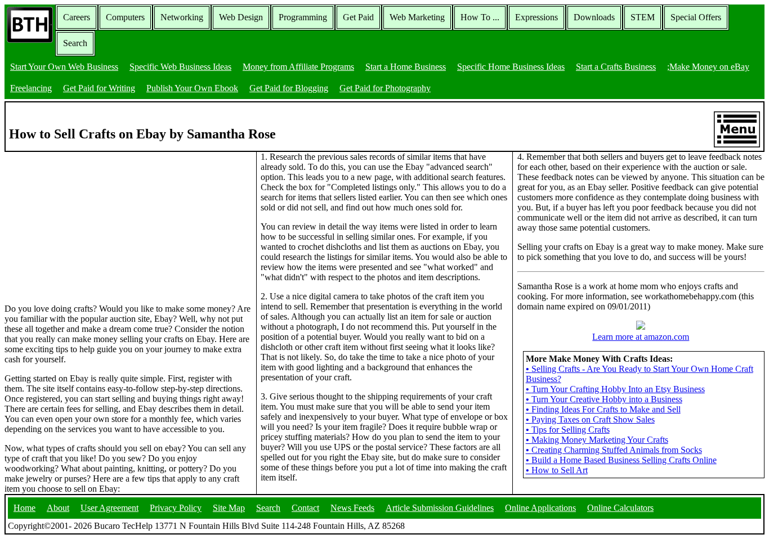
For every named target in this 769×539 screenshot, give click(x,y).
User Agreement (109, 508)
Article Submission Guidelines (440, 508)
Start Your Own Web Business (64, 66)
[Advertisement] (89, 222)
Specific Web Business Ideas (180, 66)
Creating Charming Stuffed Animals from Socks (614, 450)
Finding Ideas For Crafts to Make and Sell (603, 409)
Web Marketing (417, 17)
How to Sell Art (557, 470)
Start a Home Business (405, 66)
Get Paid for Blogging (288, 88)
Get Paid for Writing (99, 88)
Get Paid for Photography (385, 88)
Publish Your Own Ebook (192, 88)
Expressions (536, 17)
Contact (305, 508)
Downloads (594, 17)
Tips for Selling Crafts (568, 429)
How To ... (479, 17)
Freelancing (31, 88)
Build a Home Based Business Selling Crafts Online (621, 460)
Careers (76, 17)
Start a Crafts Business (616, 66)
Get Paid (358, 17)
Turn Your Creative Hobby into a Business (604, 399)
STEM (643, 17)
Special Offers (695, 17)
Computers (125, 17)
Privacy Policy (176, 508)
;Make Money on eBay (708, 66)
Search (75, 43)
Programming (303, 17)
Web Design (241, 17)
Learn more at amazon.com (640, 337)
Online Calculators (620, 508)
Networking (181, 17)
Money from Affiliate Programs (298, 66)
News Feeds (352, 508)
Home (24, 508)
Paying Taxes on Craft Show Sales (590, 419)
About (58, 508)
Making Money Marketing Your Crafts (597, 439)
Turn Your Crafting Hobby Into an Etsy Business (615, 389)
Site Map (229, 508)
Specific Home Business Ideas (511, 66)
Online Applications (540, 508)
